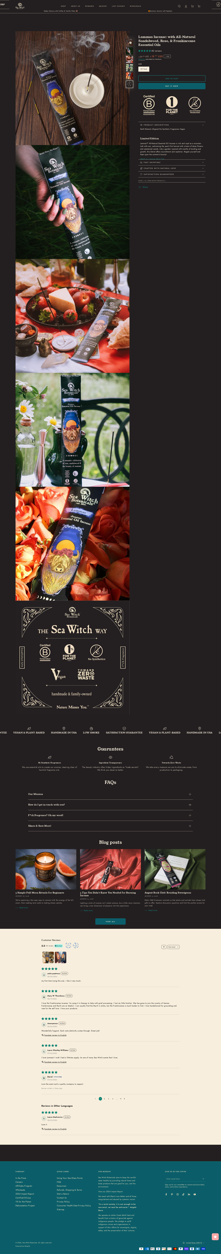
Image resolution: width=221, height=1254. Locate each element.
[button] (179, 6)
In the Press (21, 1178)
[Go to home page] (20, 6)
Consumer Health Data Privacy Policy (74, 1205)
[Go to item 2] (60, 957)
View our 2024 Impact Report (110, 1191)
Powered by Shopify (23, 1246)
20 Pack (144, 70)
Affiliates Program (24, 1185)
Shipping (141, 59)
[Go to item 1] (48, 957)
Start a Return (63, 1193)
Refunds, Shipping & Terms (69, 1189)
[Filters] (163, 947)
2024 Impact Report (25, 1193)
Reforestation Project (25, 1205)
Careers (19, 1181)
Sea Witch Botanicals (29, 1243)
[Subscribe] (204, 1179)
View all (110, 922)
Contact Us (62, 1197)
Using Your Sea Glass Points (70, 1178)
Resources (61, 1185)
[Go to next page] (125, 1098)
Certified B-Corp (23, 1197)
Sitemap (60, 1209)
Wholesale (20, 1189)
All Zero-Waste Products (154, 181)
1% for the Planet (23, 1201)
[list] (110, 763)
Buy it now (172, 86)
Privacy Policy (63, 1201)
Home (140, 181)
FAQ (59, 1181)
